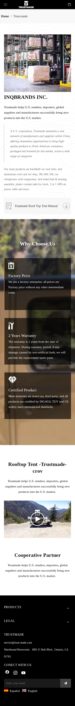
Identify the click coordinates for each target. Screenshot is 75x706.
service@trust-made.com (18, 642)
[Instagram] (15, 673)
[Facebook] (7, 673)
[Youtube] (23, 673)
